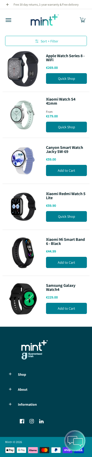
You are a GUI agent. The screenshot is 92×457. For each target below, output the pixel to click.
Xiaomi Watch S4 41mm (60, 101)
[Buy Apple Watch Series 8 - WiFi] (23, 69)
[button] (82, 20)
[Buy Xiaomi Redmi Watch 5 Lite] (23, 207)
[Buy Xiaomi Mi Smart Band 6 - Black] (23, 253)
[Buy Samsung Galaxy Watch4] (23, 299)
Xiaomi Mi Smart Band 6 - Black (65, 241)
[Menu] (8, 20)
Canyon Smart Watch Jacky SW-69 (64, 149)
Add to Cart (66, 170)
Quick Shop (66, 78)
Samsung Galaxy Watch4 (60, 287)
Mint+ (9, 442)
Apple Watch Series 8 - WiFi (65, 57)
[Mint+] (45, 20)
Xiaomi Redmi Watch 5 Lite (65, 195)
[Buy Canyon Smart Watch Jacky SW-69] (23, 161)
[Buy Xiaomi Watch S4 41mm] (23, 115)
